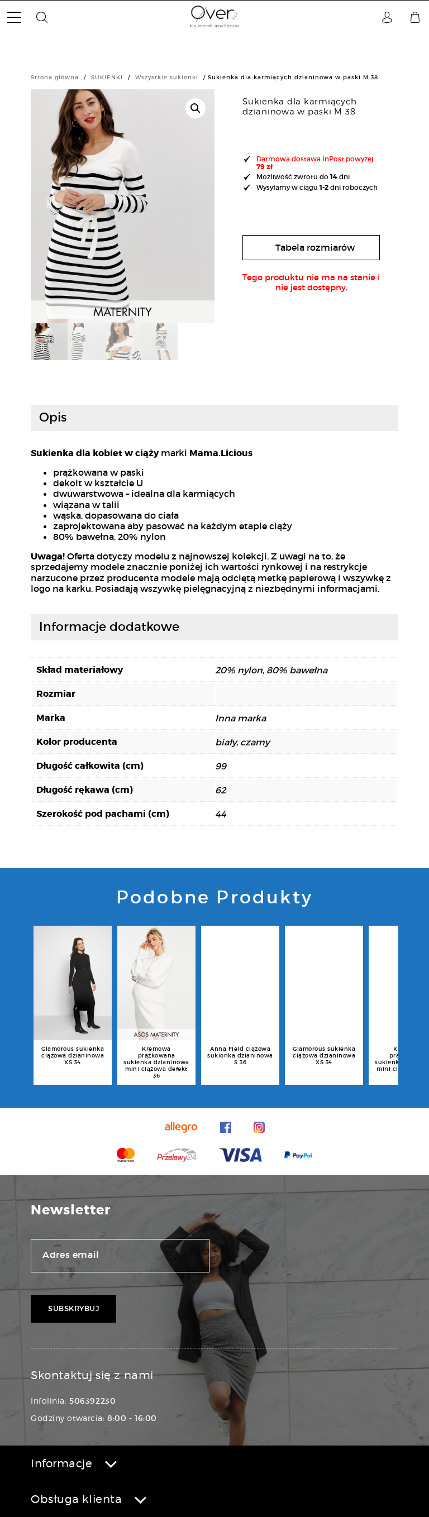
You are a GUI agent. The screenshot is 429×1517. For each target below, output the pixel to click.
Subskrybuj (73, 1308)
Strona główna (55, 77)
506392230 (92, 1401)
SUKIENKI (107, 77)
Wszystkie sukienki (166, 77)
